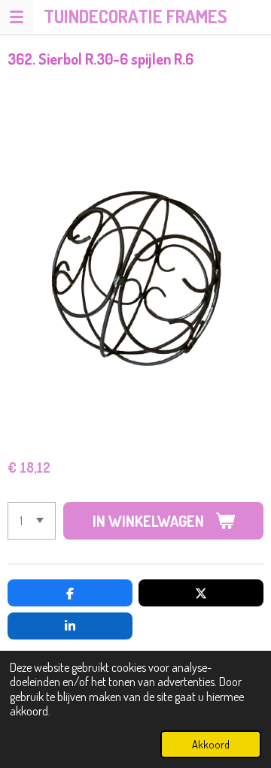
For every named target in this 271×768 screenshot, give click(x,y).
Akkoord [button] (211, 744)
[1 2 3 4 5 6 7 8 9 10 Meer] (32, 521)
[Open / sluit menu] (16, 16)
